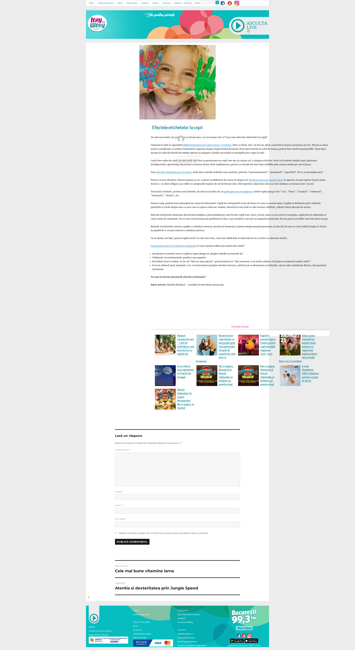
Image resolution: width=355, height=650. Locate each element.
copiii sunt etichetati (185, 156)
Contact (197, 3)
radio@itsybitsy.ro (185, 634)
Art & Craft (137, 630)
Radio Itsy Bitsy (183, 145)
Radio (91, 3)
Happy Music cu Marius (98, 635)
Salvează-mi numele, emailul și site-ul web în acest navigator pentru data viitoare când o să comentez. (163, 533)
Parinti (119, 3)
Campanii (145, 3)
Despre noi (188, 3)
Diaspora (177, 3)
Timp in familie (131, 3)
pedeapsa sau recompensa (238, 191)
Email (119, 505)
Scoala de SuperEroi (105, 3)
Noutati (155, 3)
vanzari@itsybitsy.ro (186, 638)
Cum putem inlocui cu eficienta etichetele (173, 245)
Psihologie (181, 152)
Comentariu (123, 450)
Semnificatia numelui (142, 634)
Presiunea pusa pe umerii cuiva (265, 180)
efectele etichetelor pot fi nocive (174, 172)
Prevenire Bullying (185, 622)
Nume (119, 492)
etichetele (189, 159)
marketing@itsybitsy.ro (187, 642)
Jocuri (135, 626)
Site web (120, 519)
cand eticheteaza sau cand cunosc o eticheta (207, 145)
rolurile (187, 162)
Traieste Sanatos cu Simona (100, 631)
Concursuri (166, 3)
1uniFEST (181, 618)
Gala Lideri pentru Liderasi (189, 614)
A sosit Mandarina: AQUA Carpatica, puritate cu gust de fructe (310, 373)
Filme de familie (140, 638)
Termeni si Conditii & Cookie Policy (192, 645)
